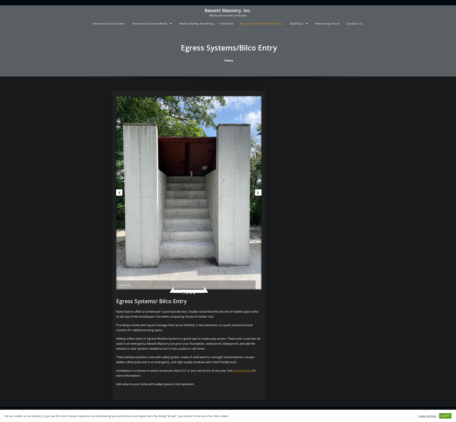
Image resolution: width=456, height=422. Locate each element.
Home (229, 60)
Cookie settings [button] (427, 416)
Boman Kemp (242, 371)
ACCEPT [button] (445, 415)
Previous (119, 192)
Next (258, 192)
